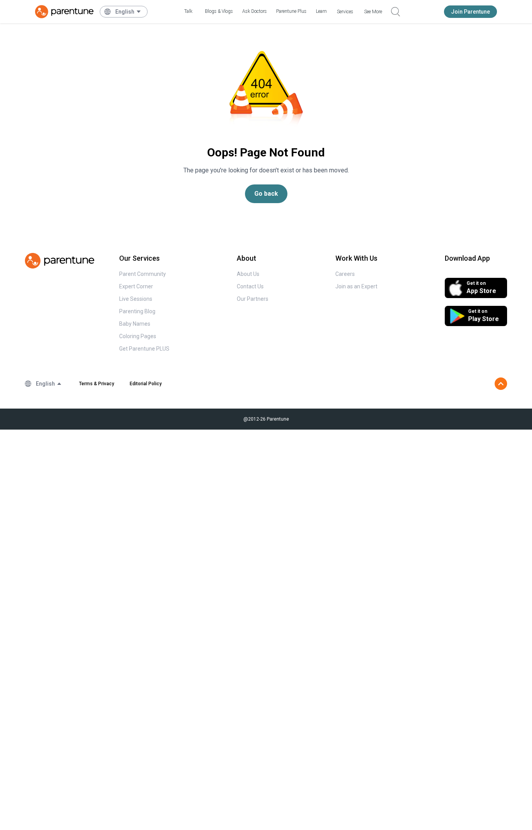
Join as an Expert (356, 286)
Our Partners (252, 299)
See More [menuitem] (373, 11)
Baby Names (134, 324)
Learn (321, 11)
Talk (188, 11)
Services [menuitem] (345, 11)
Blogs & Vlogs (219, 11)
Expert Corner (136, 286)
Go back (266, 193)
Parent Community (142, 274)
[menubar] (128, 12)
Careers (345, 274)
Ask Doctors (254, 11)
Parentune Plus (291, 11)
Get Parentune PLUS (144, 349)
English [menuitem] (124, 12)
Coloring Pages (137, 336)
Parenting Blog (137, 311)
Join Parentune (470, 12)
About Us (248, 274)
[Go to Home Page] (64, 11)
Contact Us (250, 286)
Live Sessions (135, 299)
